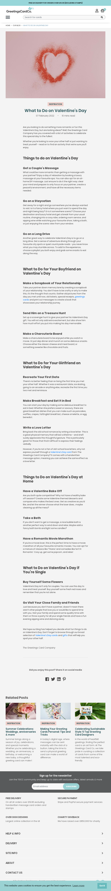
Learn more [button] (78, 886)
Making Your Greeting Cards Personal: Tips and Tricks (55, 731)
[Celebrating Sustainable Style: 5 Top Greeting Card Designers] (90, 711)
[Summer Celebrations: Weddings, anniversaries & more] (21, 711)
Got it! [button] (102, 886)
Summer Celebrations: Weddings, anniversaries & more (21, 731)
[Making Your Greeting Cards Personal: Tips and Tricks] (55, 711)
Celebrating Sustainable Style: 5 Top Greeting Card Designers (90, 731)
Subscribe (71, 786)
